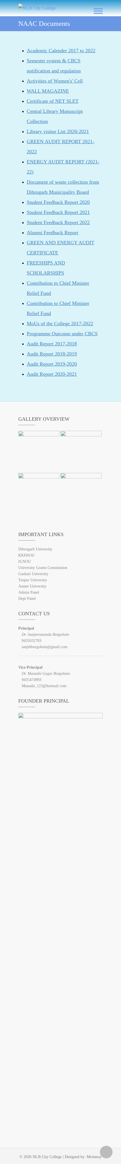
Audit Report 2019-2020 (52, 364)
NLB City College (47, 1157)
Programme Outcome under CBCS (62, 333)
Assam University (32, 586)
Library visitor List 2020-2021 (58, 131)
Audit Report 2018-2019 (52, 354)
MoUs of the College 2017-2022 (60, 323)
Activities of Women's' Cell (55, 81)
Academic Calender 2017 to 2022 (61, 50)
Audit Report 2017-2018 (52, 344)
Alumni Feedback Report (52, 232)
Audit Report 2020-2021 (52, 374)
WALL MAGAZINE (48, 91)
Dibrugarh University (35, 549)
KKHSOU (26, 555)
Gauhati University (33, 574)
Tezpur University (32, 580)
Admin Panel (28, 592)
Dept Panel (27, 598)
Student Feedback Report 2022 (58, 222)
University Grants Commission (42, 568)
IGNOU (24, 561)
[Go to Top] (106, 1152)
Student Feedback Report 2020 (58, 202)
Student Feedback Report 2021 (58, 212)
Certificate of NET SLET (53, 101)
